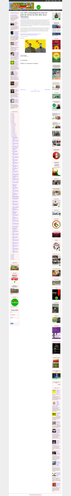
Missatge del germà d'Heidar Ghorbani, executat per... (14, 229)
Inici (35, 89)
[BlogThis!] (23, 55)
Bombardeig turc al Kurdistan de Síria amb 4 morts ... (15, 209)
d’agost (13, 131)
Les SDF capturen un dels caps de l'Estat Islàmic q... (15, 224)
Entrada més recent (23, 89)
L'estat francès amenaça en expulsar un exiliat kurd (15, 144)
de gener (13, 123)
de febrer (13, 124)
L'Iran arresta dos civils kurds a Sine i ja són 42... (15, 172)
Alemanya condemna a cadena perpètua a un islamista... (15, 138)
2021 (12, 122)
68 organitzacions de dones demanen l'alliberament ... (14, 212)
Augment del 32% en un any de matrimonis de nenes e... (15, 243)
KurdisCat (21, 10)
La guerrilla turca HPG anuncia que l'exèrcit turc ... (15, 252)
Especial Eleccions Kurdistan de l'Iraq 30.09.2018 (43, 10)
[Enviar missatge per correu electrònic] (21, 55)
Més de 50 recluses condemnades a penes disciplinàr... (15, 177)
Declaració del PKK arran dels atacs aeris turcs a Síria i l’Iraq (58, 485)
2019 (12, 120)
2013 (12, 113)
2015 (12, 115)
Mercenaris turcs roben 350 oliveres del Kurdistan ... (15, 149)
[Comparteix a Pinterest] (26, 55)
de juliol (13, 130)
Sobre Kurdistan (15, 10)
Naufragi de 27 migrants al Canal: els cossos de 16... (15, 235)
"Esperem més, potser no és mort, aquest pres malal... (15, 215)
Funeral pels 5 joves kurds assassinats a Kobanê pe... (15, 240)
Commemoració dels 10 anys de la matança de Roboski (15, 249)
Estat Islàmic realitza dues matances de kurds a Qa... (15, 141)
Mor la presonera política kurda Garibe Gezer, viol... (15, 154)
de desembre (14, 136)
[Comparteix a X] (24, 55)
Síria (34, 10)
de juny (13, 129)
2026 (12, 259)
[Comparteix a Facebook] (25, 55)
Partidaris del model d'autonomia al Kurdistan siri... (14, 185)
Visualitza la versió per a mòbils (35, 91)
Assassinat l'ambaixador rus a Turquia (58, 422)
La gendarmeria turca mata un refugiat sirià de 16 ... (15, 202)
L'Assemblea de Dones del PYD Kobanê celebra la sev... (15, 180)
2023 (12, 255)
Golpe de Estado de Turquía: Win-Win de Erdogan (16, 24)
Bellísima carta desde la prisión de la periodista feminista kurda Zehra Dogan (17, 54)
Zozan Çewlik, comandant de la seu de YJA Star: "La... (15, 221)
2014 (12, 114)
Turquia (28, 10)
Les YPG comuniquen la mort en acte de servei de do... (15, 191)
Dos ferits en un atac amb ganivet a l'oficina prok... (15, 246)
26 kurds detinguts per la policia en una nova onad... (15, 163)
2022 (12, 254)
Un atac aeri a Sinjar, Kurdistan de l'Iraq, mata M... (14, 152)
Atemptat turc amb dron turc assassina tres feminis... (15, 237)
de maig (13, 128)
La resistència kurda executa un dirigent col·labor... (14, 160)
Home (10, 10)
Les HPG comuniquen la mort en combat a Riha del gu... (15, 157)
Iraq (24, 10)
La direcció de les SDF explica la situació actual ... (15, 188)
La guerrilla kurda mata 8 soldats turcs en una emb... (15, 232)
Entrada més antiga (47, 89)
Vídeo (58, 10)
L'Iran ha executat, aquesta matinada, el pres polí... (15, 194)
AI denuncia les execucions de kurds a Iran (58, 413)
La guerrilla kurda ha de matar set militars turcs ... (15, 205)
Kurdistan (54, 10)
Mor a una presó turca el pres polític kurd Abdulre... (15, 169)
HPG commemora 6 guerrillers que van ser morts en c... (15, 218)
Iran (31, 10)
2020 (12, 121)
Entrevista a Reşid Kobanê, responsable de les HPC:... (15, 166)
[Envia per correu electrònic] (22, 55)
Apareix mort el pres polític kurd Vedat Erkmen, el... (15, 199)
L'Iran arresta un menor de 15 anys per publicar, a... (15, 182)
